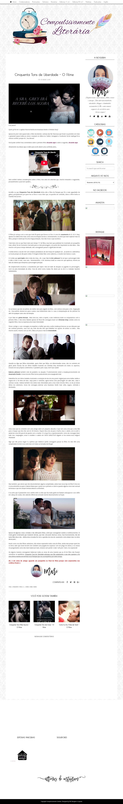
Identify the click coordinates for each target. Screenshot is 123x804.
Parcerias (54, 2)
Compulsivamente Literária (54, 801)
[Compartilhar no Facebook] (67, 582)
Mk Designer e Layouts (75, 801)
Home (14, 2)
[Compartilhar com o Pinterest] (74, 582)
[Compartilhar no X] (70, 582)
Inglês (106, 2)
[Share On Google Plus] (78, 582)
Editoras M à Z (78, 2)
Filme (31, 586)
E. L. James (26, 586)
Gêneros (45, 2)
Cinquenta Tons (17, 586)
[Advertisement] (44, 61)
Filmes (35, 586)
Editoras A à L (65, 2)
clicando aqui (51, 143)
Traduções (97, 2)
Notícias (88, 2)
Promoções (36, 2)
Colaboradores (24, 2)
